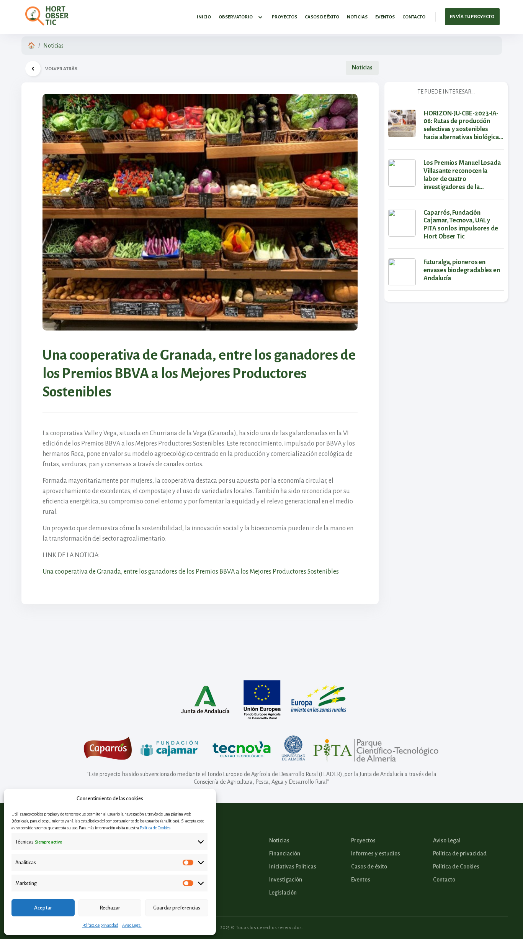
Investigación (285, 880)
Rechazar (110, 908)
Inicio (204, 17)
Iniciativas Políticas (292, 866)
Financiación (284, 853)
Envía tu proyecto (472, 16)
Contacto (413, 17)
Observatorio (236, 17)
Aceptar (43, 908)
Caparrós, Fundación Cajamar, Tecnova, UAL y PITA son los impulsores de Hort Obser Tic (460, 224)
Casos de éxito (322, 17)
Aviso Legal (132, 925)
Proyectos (284, 17)
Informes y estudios (375, 853)
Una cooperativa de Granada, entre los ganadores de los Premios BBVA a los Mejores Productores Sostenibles (190, 571)
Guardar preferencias (176, 908)
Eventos (385, 17)
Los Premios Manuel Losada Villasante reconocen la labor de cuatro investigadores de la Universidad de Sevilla (462, 175)
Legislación (283, 893)
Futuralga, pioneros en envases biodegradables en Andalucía (461, 270)
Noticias (357, 17)
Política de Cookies (155, 828)
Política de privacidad (100, 925)
